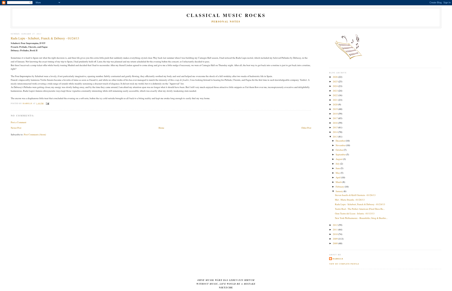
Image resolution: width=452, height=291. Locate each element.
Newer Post (16, 127)
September (341, 154)
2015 (335, 127)
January (340, 191)
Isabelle (338, 258)
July (338, 163)
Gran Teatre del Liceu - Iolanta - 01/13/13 (354, 213)
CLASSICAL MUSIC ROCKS (226, 15)
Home (161, 127)
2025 (335, 81)
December (341, 140)
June (338, 168)
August (339, 159)
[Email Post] (47, 103)
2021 (335, 99)
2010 (335, 234)
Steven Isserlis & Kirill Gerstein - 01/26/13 (355, 195)
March (339, 182)
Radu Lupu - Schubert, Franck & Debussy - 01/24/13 (360, 204)
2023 (335, 90)
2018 (335, 113)
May (338, 172)
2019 (335, 109)
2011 (335, 229)
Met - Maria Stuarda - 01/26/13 (350, 199)
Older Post (306, 127)
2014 (335, 132)
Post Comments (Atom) (35, 134)
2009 (335, 238)
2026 (335, 76)
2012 (335, 225)
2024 (335, 86)
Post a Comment (18, 122)
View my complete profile (344, 264)
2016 (335, 122)
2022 (335, 95)
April (338, 177)
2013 (335, 136)
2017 (335, 118)
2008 (335, 243)
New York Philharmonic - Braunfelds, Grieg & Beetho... (361, 218)
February (340, 186)
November (341, 145)
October (340, 149)
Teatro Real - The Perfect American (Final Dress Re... (360, 208)
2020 (335, 104)
